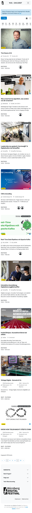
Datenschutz (25, 499)
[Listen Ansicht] (26, 18)
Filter (4, 18)
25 (20, 460)
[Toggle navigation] (28, 2)
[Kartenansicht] (29, 18)
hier (20, 13)
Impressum (18, 499)
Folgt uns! (6, 477)
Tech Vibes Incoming (9, 481)
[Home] (3, 3)
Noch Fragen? (7, 473)
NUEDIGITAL (7, 470)
